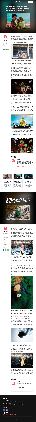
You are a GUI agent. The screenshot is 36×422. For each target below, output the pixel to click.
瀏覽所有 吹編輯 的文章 (20, 166)
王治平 (7, 237)
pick (6, 242)
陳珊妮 (4, 246)
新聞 (5, 43)
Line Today (5, 47)
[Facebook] (4, 49)
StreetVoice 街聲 (5, 414)
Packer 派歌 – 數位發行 (12, 414)
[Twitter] (5, 49)
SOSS (4, 237)
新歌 (7, 43)
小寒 (7, 246)
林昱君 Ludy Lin (5, 244)
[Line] (7, 49)
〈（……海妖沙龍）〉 (24, 36)
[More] (8, 49)
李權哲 (4, 239)
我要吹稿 (30, 2)
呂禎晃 (4, 242)
